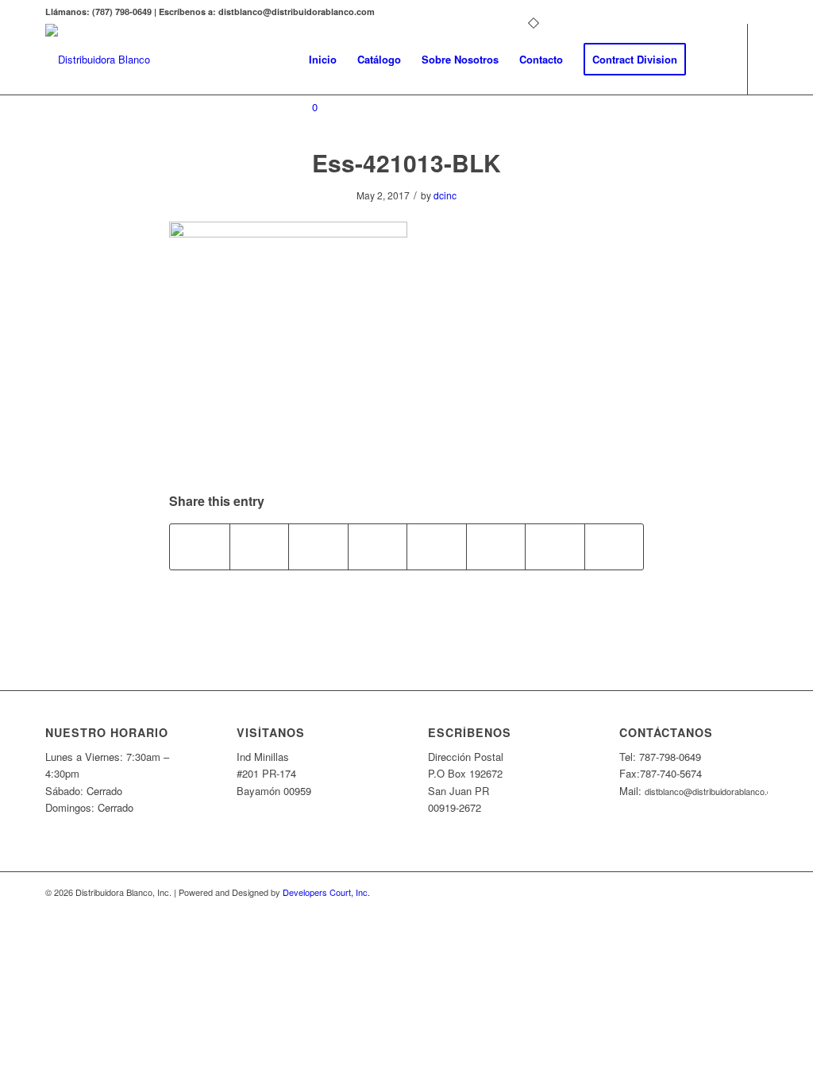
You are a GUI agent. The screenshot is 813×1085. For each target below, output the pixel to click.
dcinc (445, 195)
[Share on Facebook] (199, 546)
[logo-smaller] (97, 59)
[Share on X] (259, 546)
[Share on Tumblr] (436, 546)
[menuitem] (323, 59)
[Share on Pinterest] (318, 546)
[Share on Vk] (496, 546)
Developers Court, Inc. (326, 892)
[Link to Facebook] (303, 171)
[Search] (711, 59)
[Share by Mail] (614, 546)
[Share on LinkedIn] (378, 546)
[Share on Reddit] (555, 546)
